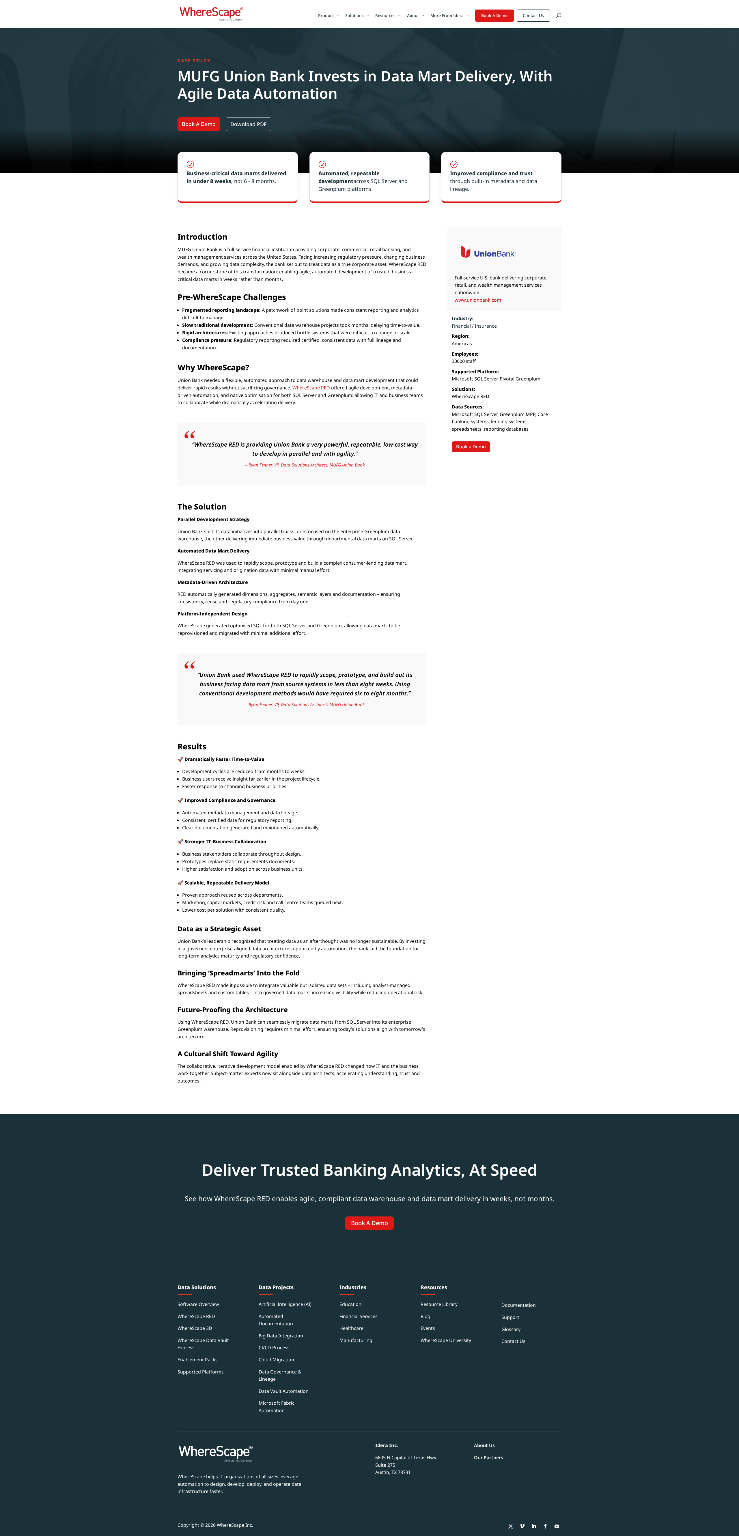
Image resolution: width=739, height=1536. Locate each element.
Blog (425, 1316)
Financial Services (358, 1316)
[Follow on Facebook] (545, 1526)
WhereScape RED (311, 388)
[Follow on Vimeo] (522, 1526)
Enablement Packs (198, 1359)
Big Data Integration (281, 1335)
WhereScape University (446, 1340)
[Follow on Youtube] (556, 1526)
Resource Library (439, 1304)
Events (428, 1328)
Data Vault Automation (284, 1391)
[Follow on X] (510, 1526)
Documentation (518, 1305)
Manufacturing (355, 1340)
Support (510, 1317)
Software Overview (198, 1304)
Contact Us (533, 15)
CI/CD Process (274, 1347)
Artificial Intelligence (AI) (285, 1304)
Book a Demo (471, 446)
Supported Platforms (201, 1372)
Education (350, 1304)
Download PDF (248, 124)
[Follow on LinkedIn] (533, 1526)
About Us (484, 1445)
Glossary (510, 1329)
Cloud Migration (276, 1359)
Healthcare (351, 1328)
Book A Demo (494, 15)
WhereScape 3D (195, 1328)
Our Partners (488, 1457)
